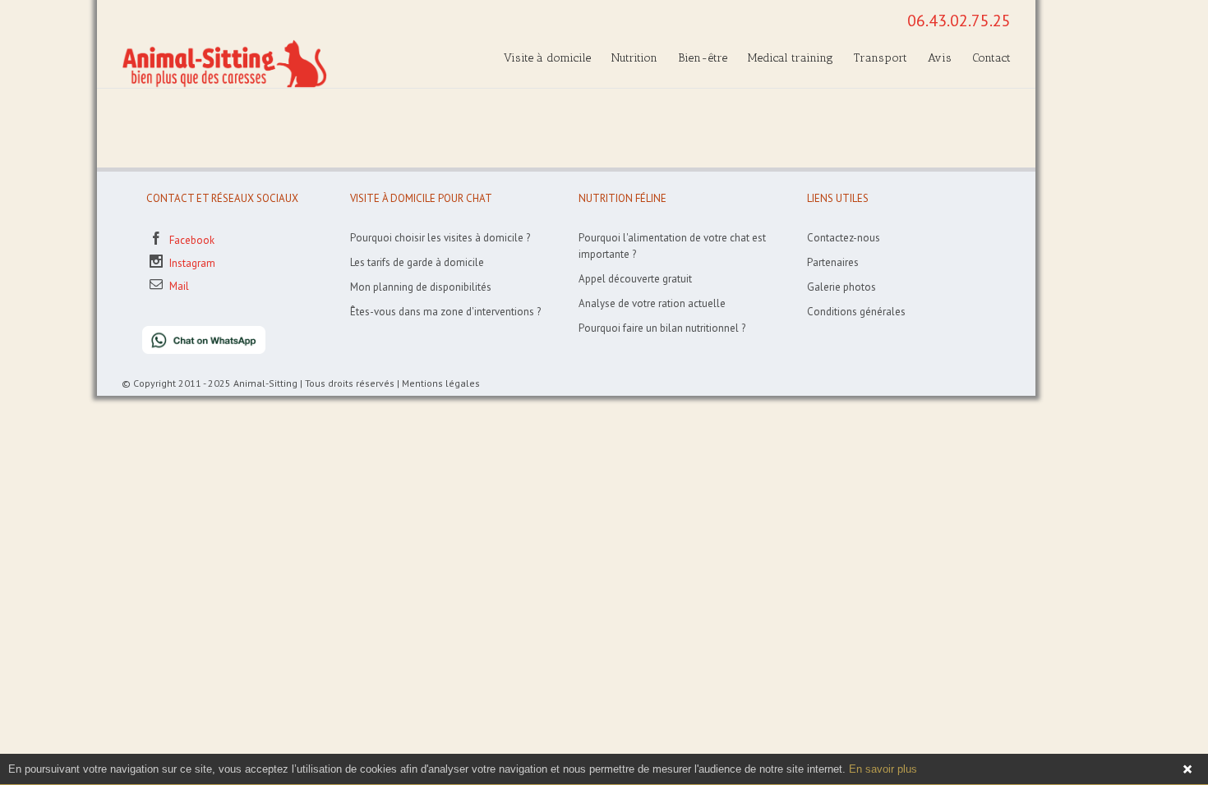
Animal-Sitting (265, 383)
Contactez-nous (843, 238)
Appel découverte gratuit (635, 279)
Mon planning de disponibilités (420, 287)
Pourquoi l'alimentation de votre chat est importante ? (672, 246)
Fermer (1187, 769)
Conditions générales (856, 312)
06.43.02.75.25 (959, 20)
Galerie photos (841, 287)
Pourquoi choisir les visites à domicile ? (440, 238)
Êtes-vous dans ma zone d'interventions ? (445, 312)
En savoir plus (883, 769)
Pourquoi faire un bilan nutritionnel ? (662, 328)
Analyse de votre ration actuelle (652, 303)
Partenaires (833, 262)
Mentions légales (441, 383)
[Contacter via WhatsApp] (193, 334)
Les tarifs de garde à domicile (417, 262)
